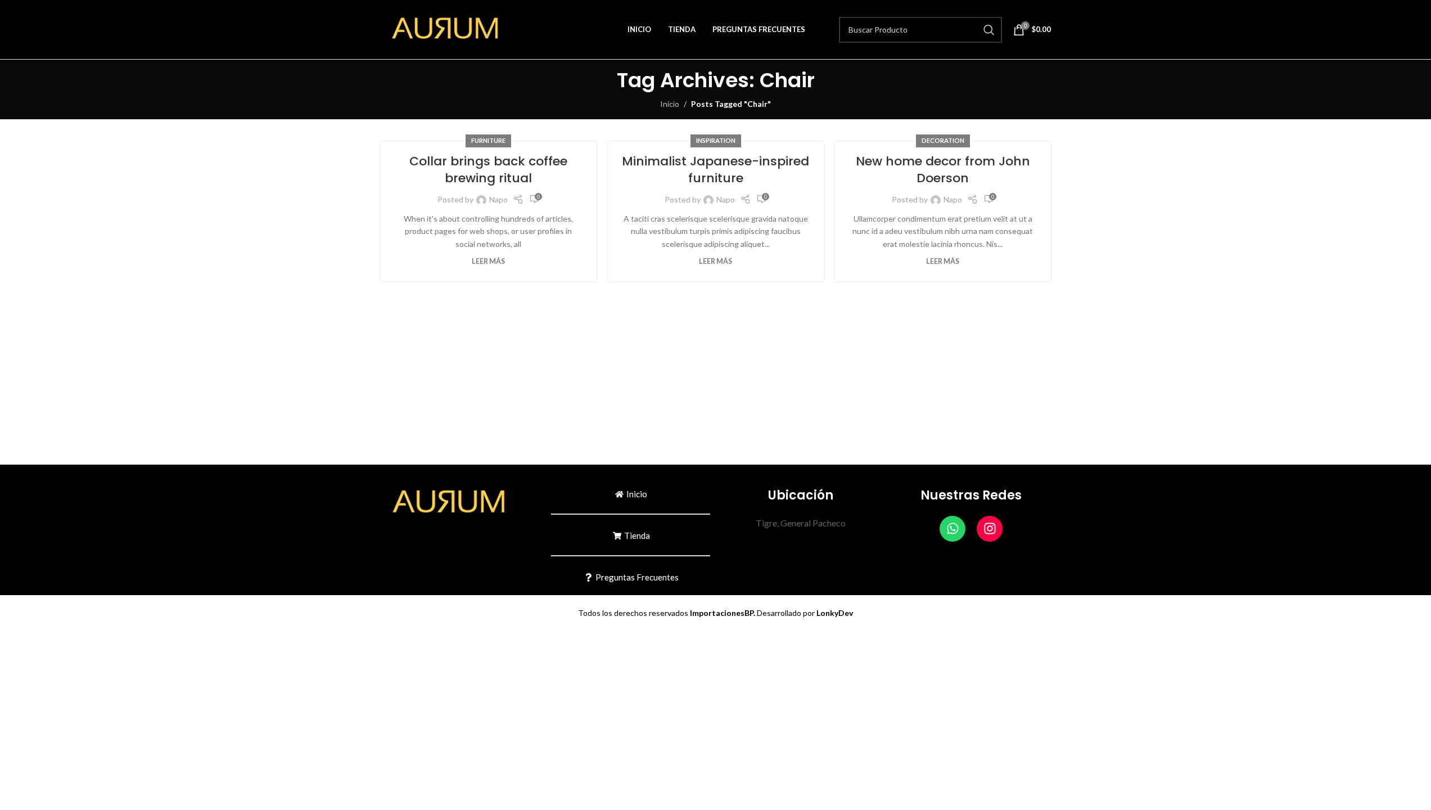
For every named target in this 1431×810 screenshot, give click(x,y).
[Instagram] (990, 529)
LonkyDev (834, 613)
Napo (498, 199)
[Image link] (455, 502)
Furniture (488, 140)
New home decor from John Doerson (943, 169)
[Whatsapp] (952, 529)
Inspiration (715, 140)
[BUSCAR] (989, 30)
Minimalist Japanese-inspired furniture (715, 169)
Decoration (943, 140)
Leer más (488, 261)
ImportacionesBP (721, 613)
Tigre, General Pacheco (801, 523)
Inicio (669, 104)
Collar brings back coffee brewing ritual (488, 169)
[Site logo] (451, 28)
